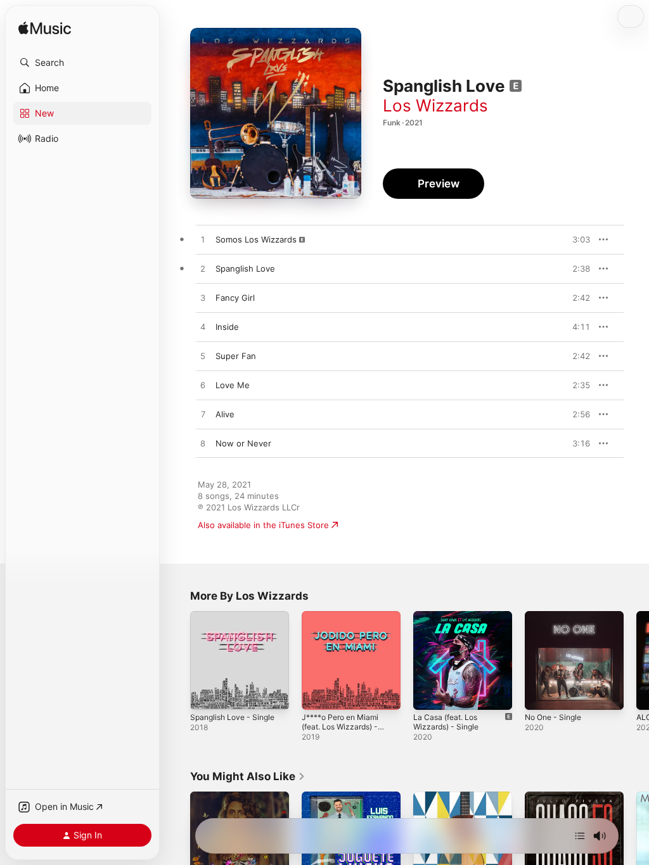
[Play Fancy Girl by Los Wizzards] (202, 298)
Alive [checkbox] (225, 414)
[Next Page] (636, 660)
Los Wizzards (435, 105)
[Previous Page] (177, 660)
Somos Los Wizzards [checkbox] (256, 239)
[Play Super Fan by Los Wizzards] (202, 356)
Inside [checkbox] (227, 327)
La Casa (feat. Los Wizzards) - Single (446, 721)
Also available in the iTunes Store (263, 525)
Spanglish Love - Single (232, 717)
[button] (82, 62)
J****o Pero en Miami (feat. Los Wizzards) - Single (340, 726)
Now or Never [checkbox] (243, 443)
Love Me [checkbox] (232, 385)
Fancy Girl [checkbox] (235, 298)
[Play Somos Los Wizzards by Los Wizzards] (202, 240)
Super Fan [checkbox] (235, 356)
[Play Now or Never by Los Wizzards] (202, 444)
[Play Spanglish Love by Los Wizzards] (202, 269)
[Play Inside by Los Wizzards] (202, 327)
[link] (247, 776)
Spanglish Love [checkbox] (245, 268)
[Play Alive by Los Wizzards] (202, 414)
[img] (44, 29)
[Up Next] (580, 836)
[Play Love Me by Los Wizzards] (202, 385)
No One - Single (553, 717)
